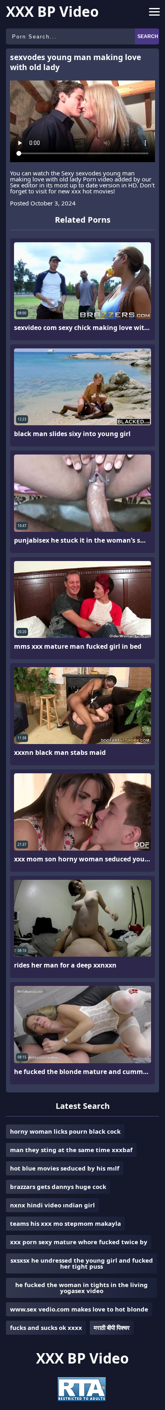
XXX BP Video (52, 11)
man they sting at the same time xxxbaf (71, 1150)
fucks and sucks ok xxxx (46, 1328)
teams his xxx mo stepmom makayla (65, 1223)
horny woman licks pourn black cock (65, 1131)
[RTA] (82, 1399)
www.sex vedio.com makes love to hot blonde (79, 1309)
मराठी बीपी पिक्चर (112, 1328)
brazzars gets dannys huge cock (58, 1187)
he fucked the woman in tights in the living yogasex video (81, 1288)
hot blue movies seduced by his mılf (64, 1168)
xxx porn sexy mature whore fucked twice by (78, 1242)
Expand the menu (154, 13)
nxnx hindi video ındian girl (52, 1205)
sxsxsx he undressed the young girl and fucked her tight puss (81, 1263)
